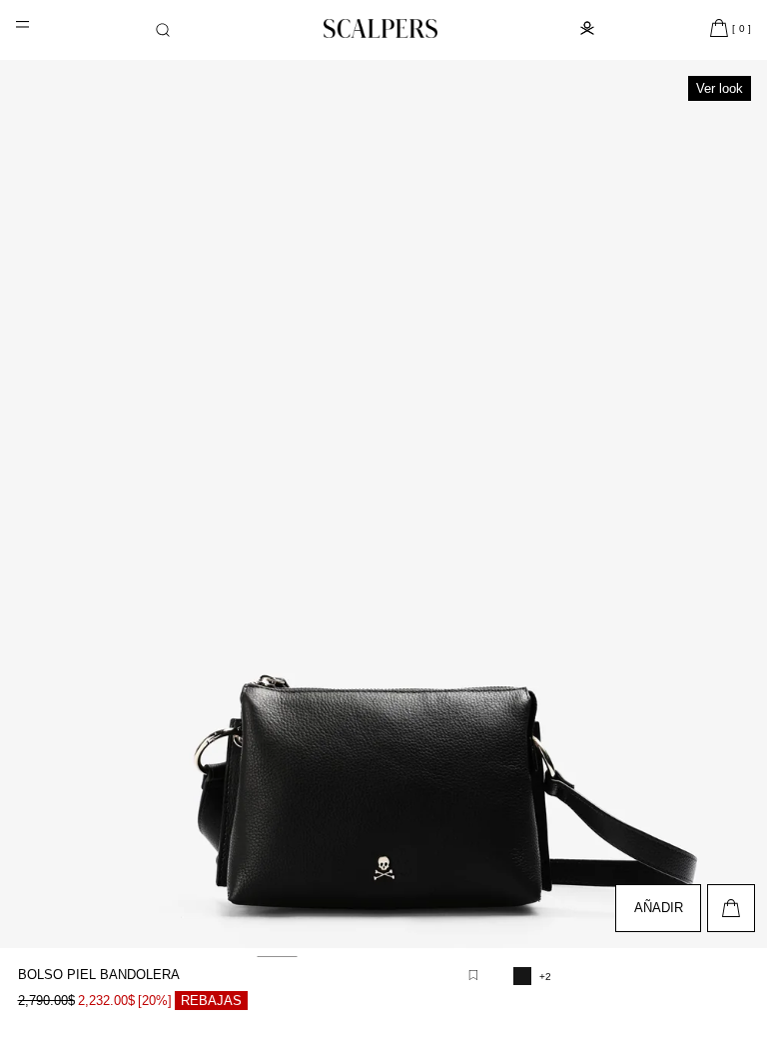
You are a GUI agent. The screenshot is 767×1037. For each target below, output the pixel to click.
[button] (163, 30)
